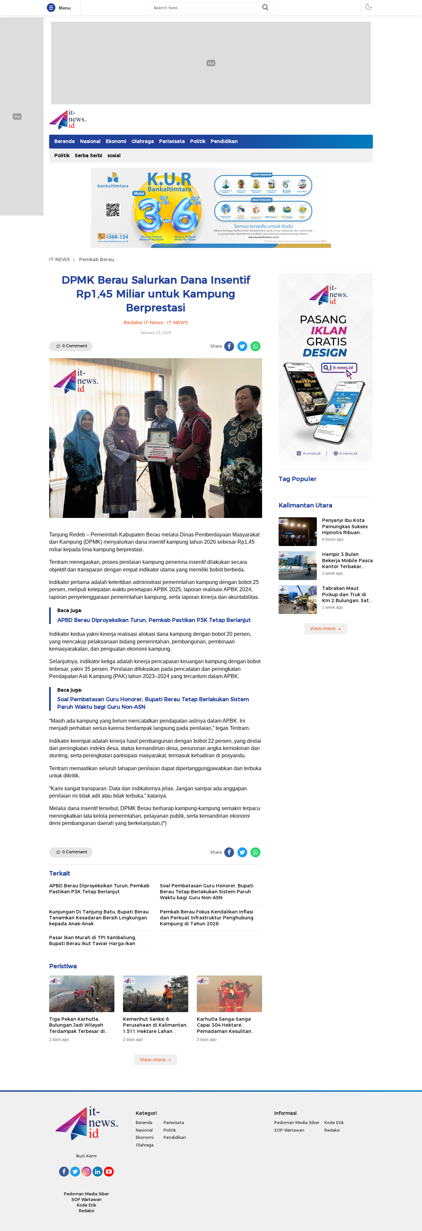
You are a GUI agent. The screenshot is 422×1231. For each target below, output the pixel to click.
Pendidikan (224, 141)
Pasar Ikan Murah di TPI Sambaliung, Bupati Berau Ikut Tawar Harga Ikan (92, 940)
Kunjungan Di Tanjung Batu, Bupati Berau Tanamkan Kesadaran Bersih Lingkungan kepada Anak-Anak (99, 918)
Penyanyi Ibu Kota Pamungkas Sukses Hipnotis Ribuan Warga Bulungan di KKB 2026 (345, 532)
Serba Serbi (88, 155)
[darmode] (368, 6)
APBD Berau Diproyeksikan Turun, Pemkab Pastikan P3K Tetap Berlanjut (154, 620)
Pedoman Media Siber (86, 1193)
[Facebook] (229, 346)
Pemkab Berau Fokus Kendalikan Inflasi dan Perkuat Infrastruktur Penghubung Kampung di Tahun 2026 (207, 918)
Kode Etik (86, 1205)
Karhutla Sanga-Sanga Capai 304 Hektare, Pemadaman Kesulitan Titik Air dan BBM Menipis (227, 1028)
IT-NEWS (59, 259)
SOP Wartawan (87, 1199)
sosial (114, 155)
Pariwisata (172, 141)
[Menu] (52, 8)
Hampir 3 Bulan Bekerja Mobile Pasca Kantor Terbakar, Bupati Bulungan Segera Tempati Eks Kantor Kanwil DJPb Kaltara (347, 572)
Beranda (64, 141)
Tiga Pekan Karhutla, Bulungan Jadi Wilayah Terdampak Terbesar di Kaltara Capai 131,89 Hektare (77, 1031)
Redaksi (86, 1210)
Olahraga (143, 141)
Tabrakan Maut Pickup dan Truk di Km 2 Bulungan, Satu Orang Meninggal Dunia (347, 600)
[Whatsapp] (255, 346)
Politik (197, 141)
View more (153, 1060)
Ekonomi (116, 141)
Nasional (90, 141)
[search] (266, 7)
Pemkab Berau (96, 259)
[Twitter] (242, 346)
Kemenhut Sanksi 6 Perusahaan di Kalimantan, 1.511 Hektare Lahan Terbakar (155, 1028)
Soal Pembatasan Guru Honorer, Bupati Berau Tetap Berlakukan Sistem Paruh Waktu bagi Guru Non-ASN (207, 892)
